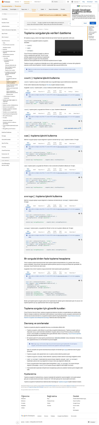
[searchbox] (10, 14)
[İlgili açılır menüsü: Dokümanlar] (31, 1)
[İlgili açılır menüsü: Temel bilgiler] (18, 9)
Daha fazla (37, 1)
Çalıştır (42, 9)
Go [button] (65, 91)
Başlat (92, 23)
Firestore (18, 6)
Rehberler (23, 398)
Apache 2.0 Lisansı (71, 385)
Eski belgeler (76, 410)
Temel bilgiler (13, 9)
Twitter (48, 403)
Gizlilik (27, 422)
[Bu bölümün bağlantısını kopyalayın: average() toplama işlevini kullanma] (63, 196)
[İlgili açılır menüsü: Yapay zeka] (28, 9)
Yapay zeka (24, 9)
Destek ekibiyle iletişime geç (79, 398)
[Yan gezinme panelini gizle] (17, 422)
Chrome (46, 416)
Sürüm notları (76, 405)
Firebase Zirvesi (50, 401)
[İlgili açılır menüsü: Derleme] (21, 1)
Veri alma (48, 85)
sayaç (65, 349)
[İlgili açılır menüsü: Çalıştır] (46, 9)
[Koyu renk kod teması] (79, 99)
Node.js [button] (70, 91)
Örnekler (63, 9)
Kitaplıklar (23, 405)
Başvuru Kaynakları (53, 9)
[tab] (28, 91)
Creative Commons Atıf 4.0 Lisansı (48, 385)
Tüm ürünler (73, 416)
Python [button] (76, 91)
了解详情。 (64, 15)
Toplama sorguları (63, 382)
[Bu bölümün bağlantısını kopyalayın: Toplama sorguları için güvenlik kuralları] (66, 308)
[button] (8, 23)
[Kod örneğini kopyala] (81, 99)
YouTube (49, 405)
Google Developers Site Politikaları (36, 387)
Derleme (17, 1)
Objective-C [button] (41, 91)
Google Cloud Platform (63, 416)
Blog (84, 1)
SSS (74, 408)
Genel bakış (4, 9)
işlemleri (74, 333)
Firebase (26, 29)
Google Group (76, 403)
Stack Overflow (76, 401)
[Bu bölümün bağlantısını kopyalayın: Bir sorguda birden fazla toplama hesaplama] (71, 259)
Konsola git (90, 1)
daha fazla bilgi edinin (62, 94)
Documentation (7, 6)
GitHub (22, 408)
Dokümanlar (27, 1)
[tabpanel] (53, 100)
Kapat (85, 23)
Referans (23, 401)
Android (39, 416)
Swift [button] (34, 91)
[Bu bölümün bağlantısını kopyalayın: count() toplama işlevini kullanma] (61, 78)
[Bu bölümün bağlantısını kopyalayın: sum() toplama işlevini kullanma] (58, 136)
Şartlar (22, 422)
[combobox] (58, 1)
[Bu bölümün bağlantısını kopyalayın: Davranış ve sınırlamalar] (50, 323)
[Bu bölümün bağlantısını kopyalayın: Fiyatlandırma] (37, 374)
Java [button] (70, 113)
